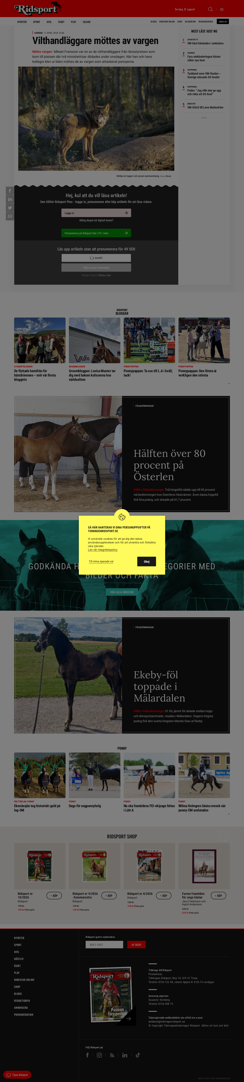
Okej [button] (146, 561)
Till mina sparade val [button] (101, 561)
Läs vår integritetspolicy (103, 549)
